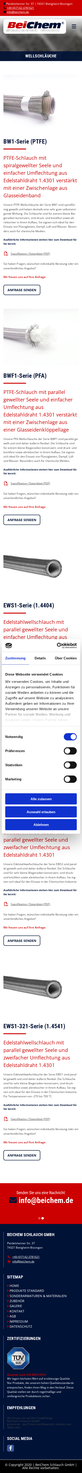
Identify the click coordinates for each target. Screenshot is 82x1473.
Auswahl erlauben (41, 812)
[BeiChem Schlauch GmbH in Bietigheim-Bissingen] (34, 26)
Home (14, 1285)
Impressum (19, 1321)
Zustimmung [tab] (15, 658)
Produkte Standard (27, 1290)
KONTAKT (17, 1311)
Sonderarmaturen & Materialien (38, 1296)
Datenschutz (21, 1326)
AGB (13, 1316)
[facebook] (10, 1448)
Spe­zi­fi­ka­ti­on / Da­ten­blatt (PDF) (30, 254)
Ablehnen (41, 825)
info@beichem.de (18, 12)
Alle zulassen (41, 799)
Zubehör (17, 1301)
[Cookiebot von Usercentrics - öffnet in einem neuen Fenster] (58, 645)
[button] (72, 26)
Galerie (16, 1306)
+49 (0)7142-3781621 (20, 8)
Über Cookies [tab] (66, 658)
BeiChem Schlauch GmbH (23, 1421)
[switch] (70, 751)
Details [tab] (40, 658)
